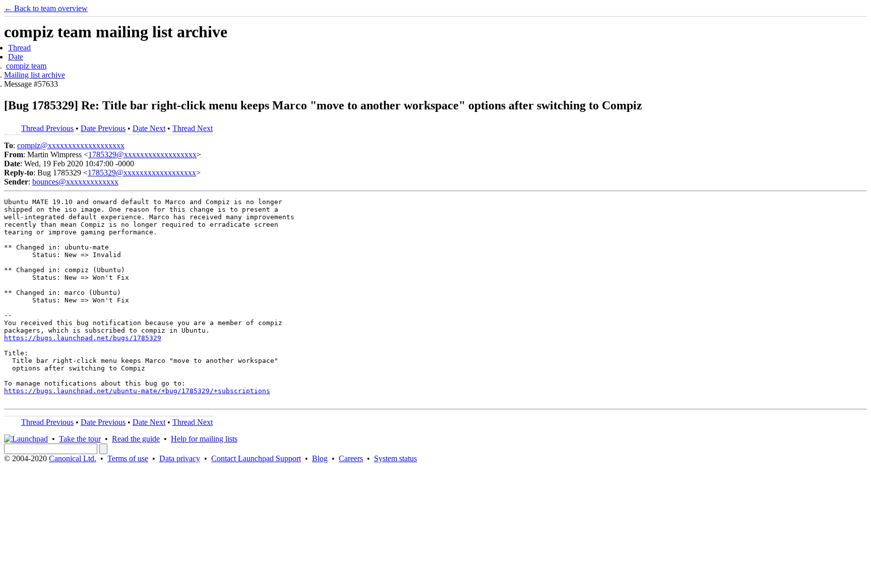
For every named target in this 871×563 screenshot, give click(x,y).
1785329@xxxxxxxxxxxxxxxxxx (142, 154)
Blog (320, 458)
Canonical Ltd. (72, 458)
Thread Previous (47, 128)
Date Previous (103, 128)
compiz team (26, 65)
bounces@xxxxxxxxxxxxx (75, 181)
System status (395, 458)
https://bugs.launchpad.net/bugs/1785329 (82, 338)
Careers (351, 458)
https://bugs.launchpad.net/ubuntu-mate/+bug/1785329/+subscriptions (137, 391)
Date (15, 56)
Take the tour (80, 438)
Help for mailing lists (204, 438)
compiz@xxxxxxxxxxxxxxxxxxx (71, 145)
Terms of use (127, 458)
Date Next (149, 128)
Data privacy (179, 458)
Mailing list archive (34, 75)
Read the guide (136, 438)
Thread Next (192, 128)
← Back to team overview (46, 8)
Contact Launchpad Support (256, 458)
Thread (19, 47)
